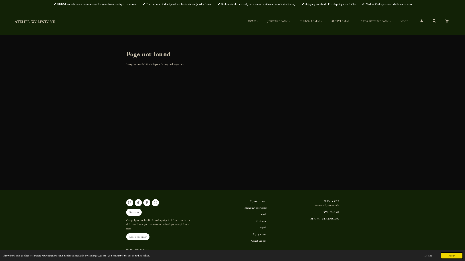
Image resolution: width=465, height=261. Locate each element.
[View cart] (446, 21)
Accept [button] (451, 255)
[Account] (421, 21)
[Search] (434, 21)
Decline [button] (428, 255)
